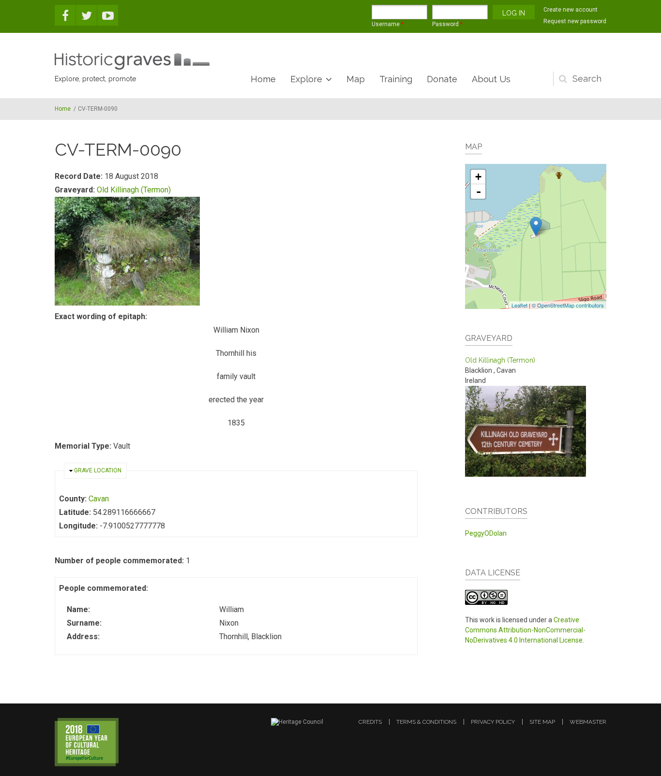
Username (388, 24)
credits (370, 722)
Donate (442, 79)
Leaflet (519, 305)
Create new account (570, 9)
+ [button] (478, 177)
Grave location (97, 470)
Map (355, 79)
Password (447, 24)
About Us (491, 79)
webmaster (588, 722)
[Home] (132, 61)
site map (542, 722)
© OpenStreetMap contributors (568, 305)
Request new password (574, 21)
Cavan (99, 498)
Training (395, 79)
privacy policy (493, 722)
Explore (306, 79)
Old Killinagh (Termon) (134, 189)
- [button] (478, 191)
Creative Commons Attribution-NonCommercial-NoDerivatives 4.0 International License (525, 630)
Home (263, 79)
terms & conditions (426, 722)
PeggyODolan (486, 533)
